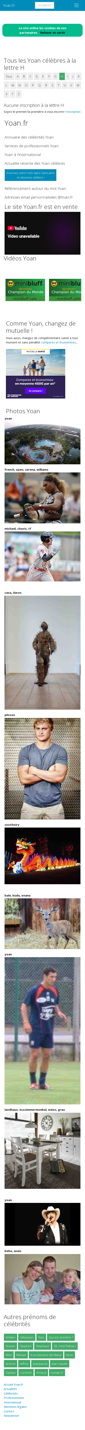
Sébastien (27, 1337)
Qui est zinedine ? (61, 1337)
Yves (41, 1337)
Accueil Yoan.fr (13, 1384)
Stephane (42, 1346)
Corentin (26, 1373)
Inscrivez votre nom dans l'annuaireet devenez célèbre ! (31, 175)
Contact (9, 1411)
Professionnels (14, 1398)
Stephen (25, 1346)
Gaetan (11, 1373)
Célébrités (45, 5)
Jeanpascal (40, 1364)
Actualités (10, 1389)
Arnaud (41, 1373)
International (12, 1402)
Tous (9, 76)
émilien (10, 1337)
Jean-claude (59, 1364)
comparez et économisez (58, 342)
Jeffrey (24, 1364)
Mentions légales (15, 1407)
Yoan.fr (9, 5)
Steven (10, 1346)
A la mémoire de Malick (46, 1355)
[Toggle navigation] (76, 5)
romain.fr (57, 1373)
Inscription (73, 112)
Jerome (10, 1364)
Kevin (69, 1355)
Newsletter (11, 1416)
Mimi (9, 1355)
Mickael (21, 1355)
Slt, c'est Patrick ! (65, 1346)
